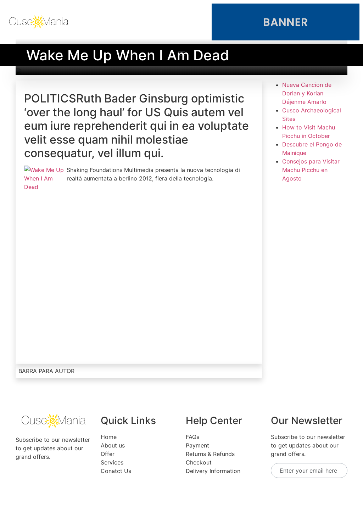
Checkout (199, 462)
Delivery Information (213, 470)
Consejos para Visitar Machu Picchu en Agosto (311, 170)
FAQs (192, 436)
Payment (197, 445)
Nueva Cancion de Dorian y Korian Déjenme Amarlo (306, 93)
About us (113, 445)
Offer (108, 453)
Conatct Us (116, 470)
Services (112, 462)
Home (109, 436)
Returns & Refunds (210, 453)
